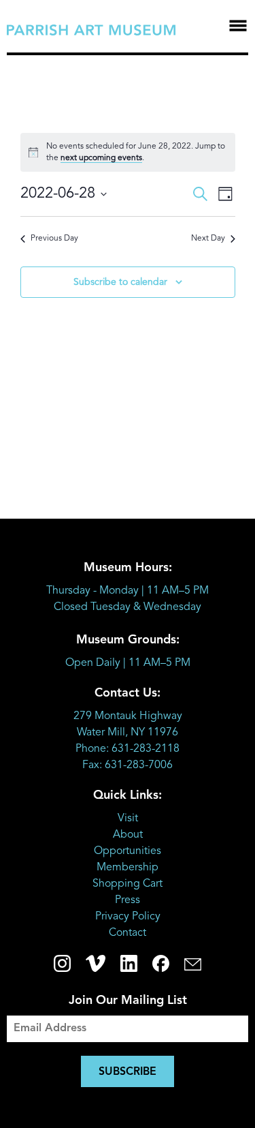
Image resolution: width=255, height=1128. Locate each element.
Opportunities (127, 851)
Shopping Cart (127, 884)
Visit (128, 818)
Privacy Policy (127, 916)
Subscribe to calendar (120, 282)
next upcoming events (101, 158)
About (128, 834)
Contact (127, 933)
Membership (127, 867)
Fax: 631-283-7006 (127, 765)
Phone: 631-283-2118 (127, 749)
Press (127, 900)
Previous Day (54, 238)
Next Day (208, 238)
